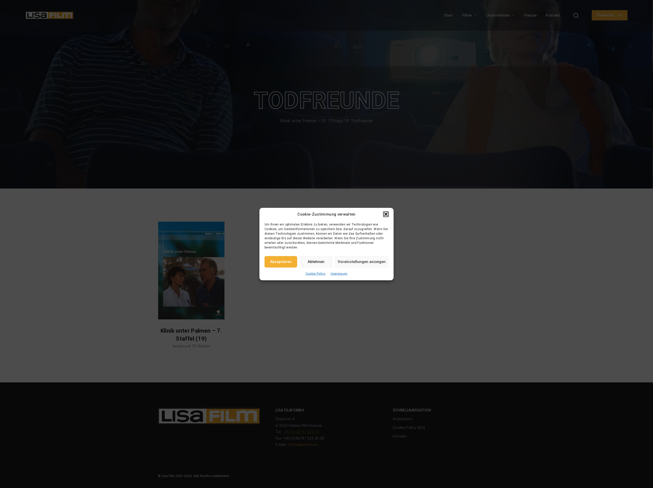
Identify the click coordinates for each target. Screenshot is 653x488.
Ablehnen (316, 261)
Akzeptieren (281, 261)
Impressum (339, 273)
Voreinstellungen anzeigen (362, 261)
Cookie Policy (316, 273)
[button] (385, 214)
